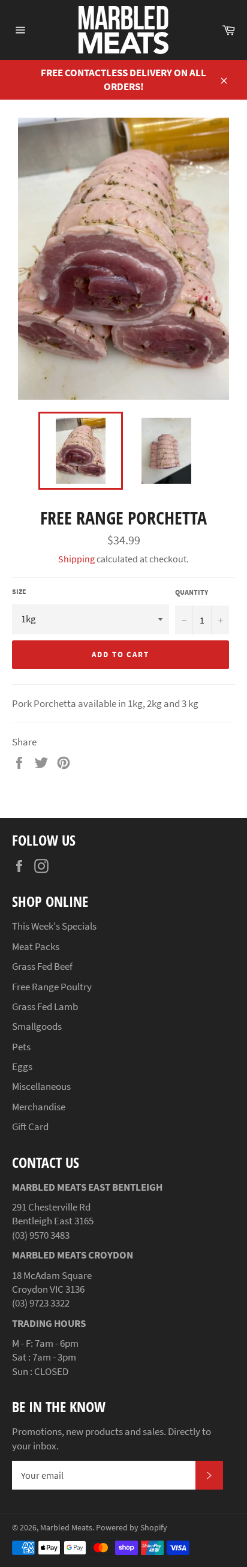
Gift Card (30, 1126)
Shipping (76, 559)
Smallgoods (37, 1026)
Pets (21, 1046)
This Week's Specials (54, 926)
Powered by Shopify (131, 1528)
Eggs (22, 1066)
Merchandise (38, 1106)
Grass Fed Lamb (45, 1006)
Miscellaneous (41, 1086)
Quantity (191, 592)
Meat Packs (35, 946)
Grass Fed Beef (42, 966)
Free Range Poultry (52, 986)
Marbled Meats (66, 1528)
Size (19, 591)
